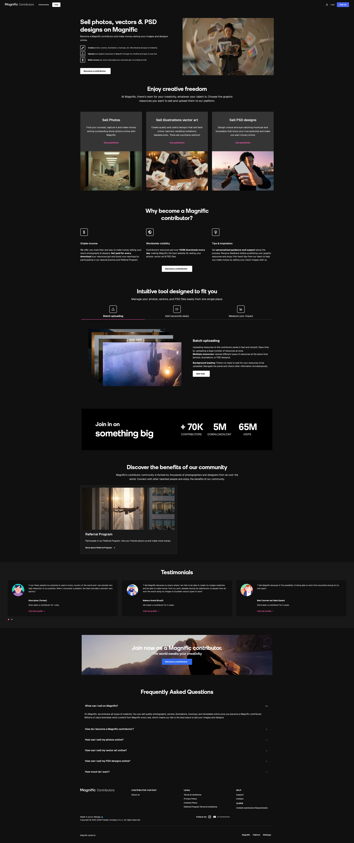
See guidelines (111, 142)
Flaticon (256, 835)
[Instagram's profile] (209, 817)
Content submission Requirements (252, 808)
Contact (240, 799)
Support (240, 795)
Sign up (343, 4)
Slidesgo (267, 835)
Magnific (246, 835)
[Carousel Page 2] (12, 619)
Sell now (200, 373)
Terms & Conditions (192, 795)
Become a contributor (95, 71)
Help (56, 5)
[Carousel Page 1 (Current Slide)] (8, 619)
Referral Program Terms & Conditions (200, 807)
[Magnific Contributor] (19, 4)
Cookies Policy (190, 803)
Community (44, 4)
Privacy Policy (190, 799)
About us (135, 795)
